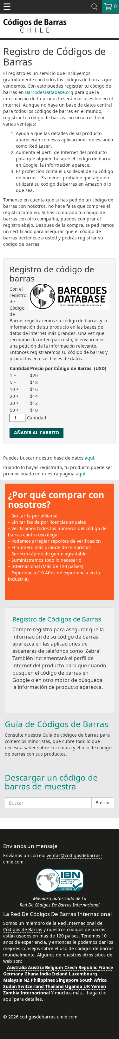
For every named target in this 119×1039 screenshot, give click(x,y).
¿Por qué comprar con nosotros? (56, 499)
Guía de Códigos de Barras (56, 724)
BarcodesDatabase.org (49, 92)
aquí (89, 458)
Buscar (103, 803)
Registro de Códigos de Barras (56, 619)
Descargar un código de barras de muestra (51, 782)
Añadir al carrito (36, 433)
